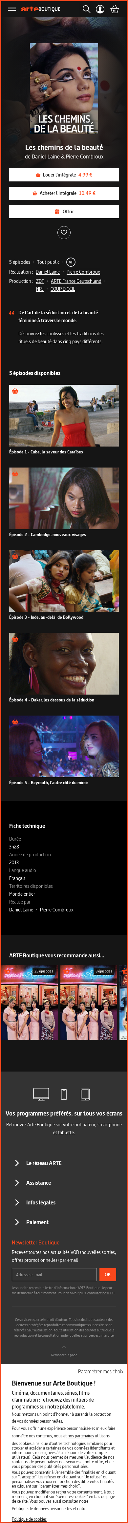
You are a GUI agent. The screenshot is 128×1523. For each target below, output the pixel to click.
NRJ (40, 288)
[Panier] (114, 9)
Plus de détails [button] (64, 419)
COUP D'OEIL (63, 288)
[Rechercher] (85, 9)
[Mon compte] (100, 9)
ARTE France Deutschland (76, 281)
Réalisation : (21, 271)
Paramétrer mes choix (100, 1371)
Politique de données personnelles (42, 1509)
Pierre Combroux (83, 271)
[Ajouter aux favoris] (64, 232)
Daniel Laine (48, 271)
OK (108, 1274)
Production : (21, 281)
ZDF (40, 281)
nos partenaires (81, 1436)
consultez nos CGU (101, 1293)
